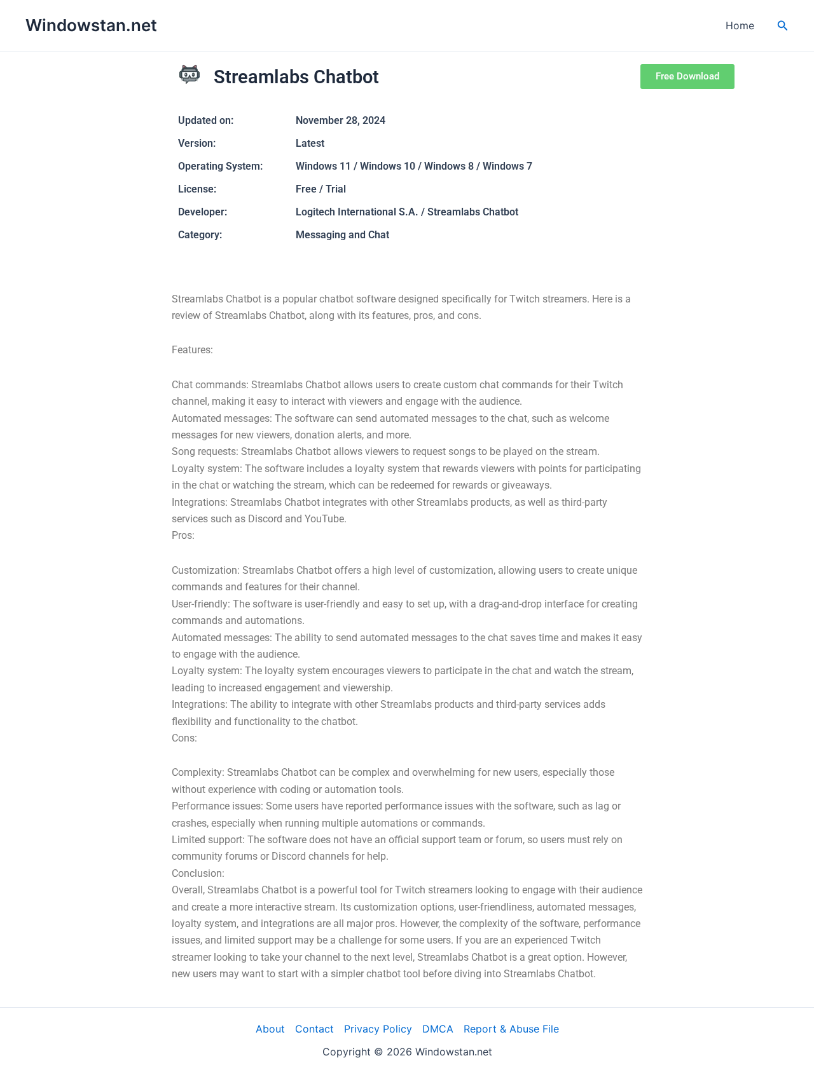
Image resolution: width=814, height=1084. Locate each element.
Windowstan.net (91, 25)
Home (740, 25)
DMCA (437, 1028)
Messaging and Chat (342, 235)
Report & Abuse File (511, 1028)
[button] (783, 26)
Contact (314, 1028)
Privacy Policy (378, 1028)
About (270, 1028)
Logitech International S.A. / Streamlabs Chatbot (407, 212)
